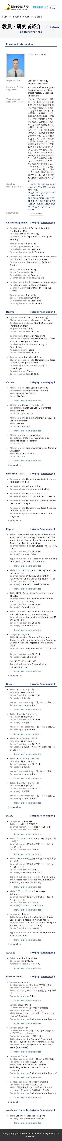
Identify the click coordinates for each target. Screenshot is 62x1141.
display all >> (14, 465)
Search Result (21, 16)
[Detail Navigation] (52, 6)
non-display (47, 223)
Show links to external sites (27, 400)
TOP (4, 16)
